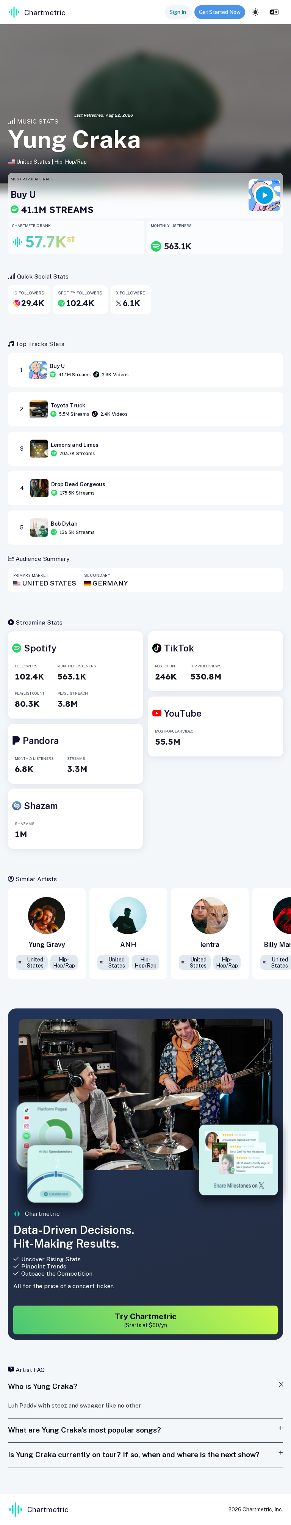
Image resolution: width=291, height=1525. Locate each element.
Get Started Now (220, 12)
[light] (255, 12)
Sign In (177, 12)
